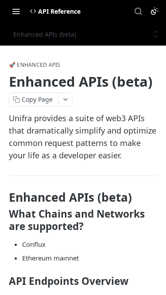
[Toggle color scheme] (154, 11)
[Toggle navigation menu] (16, 11)
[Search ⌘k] (138, 11)
